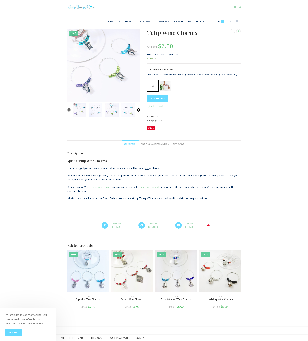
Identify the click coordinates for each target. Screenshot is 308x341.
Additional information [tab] (155, 144)
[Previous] (69, 110)
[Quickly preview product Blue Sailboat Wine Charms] (195, 255)
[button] (157, 106)
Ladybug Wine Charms (220, 299)
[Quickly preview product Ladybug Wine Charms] (239, 255)
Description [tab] (130, 144)
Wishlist (67, 337)
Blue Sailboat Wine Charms (176, 299)
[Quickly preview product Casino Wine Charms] (151, 255)
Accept (13, 332)
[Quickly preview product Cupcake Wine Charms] (107, 255)
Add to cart (157, 98)
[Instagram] (239, 7)
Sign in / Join (182, 21)
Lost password (120, 337)
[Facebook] (235, 7)
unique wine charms (101, 186)
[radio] (152, 85)
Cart (81, 337)
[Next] (138, 110)
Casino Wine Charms (131, 299)
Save (152, 128)
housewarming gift (150, 186)
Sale (160, 120)
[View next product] (238, 31)
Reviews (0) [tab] (179, 144)
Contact (142, 337)
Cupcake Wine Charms (87, 299)
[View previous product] (233, 31)
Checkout (97, 337)
